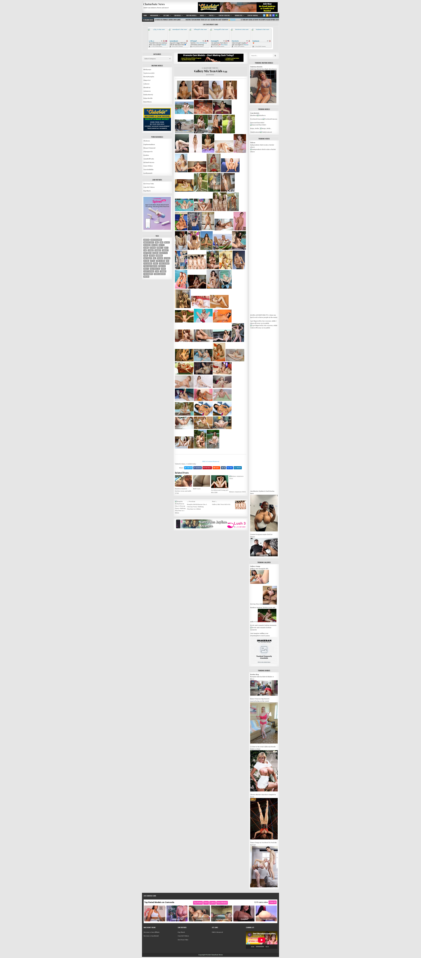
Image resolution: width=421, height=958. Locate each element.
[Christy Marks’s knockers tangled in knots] (264, 839)
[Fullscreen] (274, 947)
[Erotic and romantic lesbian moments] (264, 630)
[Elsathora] (261, 115)
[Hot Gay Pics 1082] (270, 604)
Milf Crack (196, 489)
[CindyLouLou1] (266, 132)
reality (146, 269)
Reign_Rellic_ (255, 128)
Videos (202, 15)
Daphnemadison (149, 144)
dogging (155, 253)
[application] (261, 940)
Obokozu (146, 141)
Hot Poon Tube (148, 184)
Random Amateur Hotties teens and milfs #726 (183, 491)
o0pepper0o (148, 151)
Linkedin (238, 468)
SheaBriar (147, 87)
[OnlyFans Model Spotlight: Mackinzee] (263, 102)
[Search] (270, 15)
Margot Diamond (149, 148)
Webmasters (238, 15)
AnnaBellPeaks (148, 159)
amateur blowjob (156, 240)
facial (145, 256)
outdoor (167, 258)
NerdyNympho (148, 76)
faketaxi (151, 256)
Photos (211, 15)
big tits (161, 245)
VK (224, 468)
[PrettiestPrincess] (270, 119)
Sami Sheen (147, 102)
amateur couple (148, 242)
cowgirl (150, 250)
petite (152, 261)
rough (163, 269)
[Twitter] (264, 15)
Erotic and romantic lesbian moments (263, 625)
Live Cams (166, 15)
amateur (146, 240)
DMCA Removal (217, 932)
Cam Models (177, 15)
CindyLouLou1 (255, 132)
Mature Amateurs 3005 (237, 492)
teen (157, 271)
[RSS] (267, 15)
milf (154, 258)
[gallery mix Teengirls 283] (259, 583)
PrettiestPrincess (256, 119)
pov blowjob (148, 263)
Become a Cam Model (151, 936)
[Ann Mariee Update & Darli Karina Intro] (264, 531)
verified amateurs (159, 274)
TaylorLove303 (148, 73)
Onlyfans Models (191, 15)
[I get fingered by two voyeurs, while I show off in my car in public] (264, 328)
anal (156, 242)
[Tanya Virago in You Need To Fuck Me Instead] (264, 887)
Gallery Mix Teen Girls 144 (210, 71)
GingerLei (146, 80)
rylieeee (146, 84)
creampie (157, 250)
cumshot (165, 250)
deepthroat (147, 253)
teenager (163, 271)
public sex (162, 266)
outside (146, 261)
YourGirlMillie (148, 169)
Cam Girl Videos (149, 187)
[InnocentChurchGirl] (258, 125)
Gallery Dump (207, 68)
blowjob (152, 248)
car (145, 250)
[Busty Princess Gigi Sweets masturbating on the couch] (264, 743)
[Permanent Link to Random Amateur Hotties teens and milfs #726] (183, 481)
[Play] (249, 947)
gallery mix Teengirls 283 (259, 568)
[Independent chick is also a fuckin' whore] (264, 152)
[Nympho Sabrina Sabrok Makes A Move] (264, 695)
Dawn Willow (148, 166)
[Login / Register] (276, 15)
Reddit (217, 468)
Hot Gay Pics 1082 (256, 604)
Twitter (189, 468)
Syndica (146, 155)
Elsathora (253, 115)
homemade (159, 256)
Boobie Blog (254, 674)
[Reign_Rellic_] (265, 128)
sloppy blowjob (149, 271)
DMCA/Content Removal (210, 461)
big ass (167, 242)
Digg (230, 468)
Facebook (198, 468)
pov (167, 261)
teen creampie (148, 274)
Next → (214, 501)
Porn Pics (215, 68)
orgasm (160, 258)
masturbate (147, 258)
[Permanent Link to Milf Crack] (201, 481)
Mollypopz (147, 69)
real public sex (154, 269)
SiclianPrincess (148, 162)
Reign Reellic (148, 98)
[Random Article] (273, 15)
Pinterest (208, 468)
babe (161, 242)
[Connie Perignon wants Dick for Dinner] (264, 556)
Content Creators (224, 15)
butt (166, 248)
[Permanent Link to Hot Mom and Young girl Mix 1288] (219, 481)
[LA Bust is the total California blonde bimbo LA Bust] (264, 791)
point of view (160, 261)
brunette (160, 248)
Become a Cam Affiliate (152, 932)
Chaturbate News (154, 4)
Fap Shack (147, 191)
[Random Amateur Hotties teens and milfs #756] (267, 621)
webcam (146, 277)
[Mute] (271, 947)
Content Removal (252, 15)
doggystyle (163, 253)
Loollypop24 (147, 173)
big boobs (147, 245)
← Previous (191, 501)
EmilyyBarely (148, 94)
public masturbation (150, 266)
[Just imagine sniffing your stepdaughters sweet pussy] (264, 664)
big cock (154, 245)
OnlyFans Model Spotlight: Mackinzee (263, 69)
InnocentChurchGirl (257, 122)
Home (145, 15)
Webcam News (154, 15)
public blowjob (164, 263)
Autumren (147, 91)
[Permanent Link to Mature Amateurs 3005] (237, 482)
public (156, 263)
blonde (146, 248)
